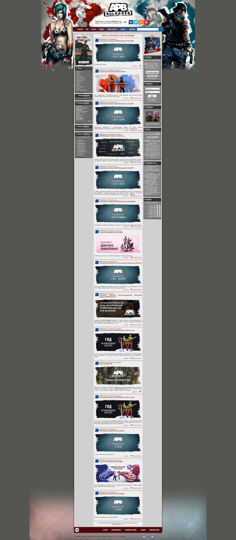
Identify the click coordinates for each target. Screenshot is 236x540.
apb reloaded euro (152, 137)
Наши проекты (83, 134)
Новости (111, 293)
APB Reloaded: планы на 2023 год (112, 136)
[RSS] (141, 24)
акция (154, 145)
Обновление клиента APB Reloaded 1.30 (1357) (117, 168)
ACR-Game (80, 153)
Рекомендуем (83, 126)
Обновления (113, 39)
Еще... (90, 121)
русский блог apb (156, 152)
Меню (79, 68)
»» (123, 524)
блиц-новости (147, 146)
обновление (148, 149)
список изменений (150, 155)
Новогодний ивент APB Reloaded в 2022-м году (117, 330)
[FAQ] (86, 29)
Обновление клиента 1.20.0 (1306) (112, 494)
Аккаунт (149, 84)
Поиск (78, 85)
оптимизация (158, 149)
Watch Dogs (80, 155)
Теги (148, 129)
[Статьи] (160, 206)
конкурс (152, 147)
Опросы (79, 83)
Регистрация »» (152, 100)
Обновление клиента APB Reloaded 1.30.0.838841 (118, 201)
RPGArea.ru (80, 140)
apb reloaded (149, 134)
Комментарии (83, 103)
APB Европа (103, 39)
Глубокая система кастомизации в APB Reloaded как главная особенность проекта (150, 181)
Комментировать (137, 98)
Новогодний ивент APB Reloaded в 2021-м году (117, 397)
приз (150, 152)
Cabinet (79, 73)
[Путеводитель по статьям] (84, 66)
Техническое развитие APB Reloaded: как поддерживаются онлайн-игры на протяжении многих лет (152, 169)
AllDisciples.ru (81, 148)
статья (159, 155)
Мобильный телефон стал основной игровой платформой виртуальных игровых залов (151, 192)
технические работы (149, 156)
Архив (148, 199)
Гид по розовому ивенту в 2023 (111, 232)
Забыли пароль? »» (152, 99)
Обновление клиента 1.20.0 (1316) (112, 431)
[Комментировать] (140, 66)
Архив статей (80, 80)
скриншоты (157, 153)
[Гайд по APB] (84, 59)
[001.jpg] (152, 121)
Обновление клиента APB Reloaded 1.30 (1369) (117, 41)
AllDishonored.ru (81, 151)
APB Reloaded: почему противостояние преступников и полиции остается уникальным (151, 186)
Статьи (78, 88)
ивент (155, 146)
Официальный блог (115, 134)
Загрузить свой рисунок (152, 124)
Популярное (80, 86)
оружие (148, 150)
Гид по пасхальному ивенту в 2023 (112, 71)
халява (154, 156)
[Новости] (157, 206)
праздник (147, 152)
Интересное (151, 163)
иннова (158, 146)
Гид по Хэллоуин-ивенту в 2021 (111, 461)
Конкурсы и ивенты (115, 70)
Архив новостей (81, 78)
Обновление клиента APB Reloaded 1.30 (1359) (117, 104)
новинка (156, 147)
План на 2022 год (106, 364)
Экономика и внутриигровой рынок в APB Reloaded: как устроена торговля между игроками (152, 175)
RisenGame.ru (81, 146)
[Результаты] (152, 77)
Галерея (79, 81)
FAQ (78, 75)
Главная (79, 71)
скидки (146, 153)
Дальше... (135, 66)
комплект (148, 147)
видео (151, 146)
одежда (153, 149)
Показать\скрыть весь (84, 137)
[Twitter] (136, 24)
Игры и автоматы (81, 90)
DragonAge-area (81, 150)
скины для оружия (151, 153)
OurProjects (80, 76)
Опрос (149, 57)
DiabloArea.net (81, 145)
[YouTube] (146, 24)
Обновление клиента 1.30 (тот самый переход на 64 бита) (121, 263)
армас (158, 145)
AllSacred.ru (80, 141)
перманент (157, 150)
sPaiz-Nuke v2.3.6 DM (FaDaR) (117, 536)
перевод (153, 150)
